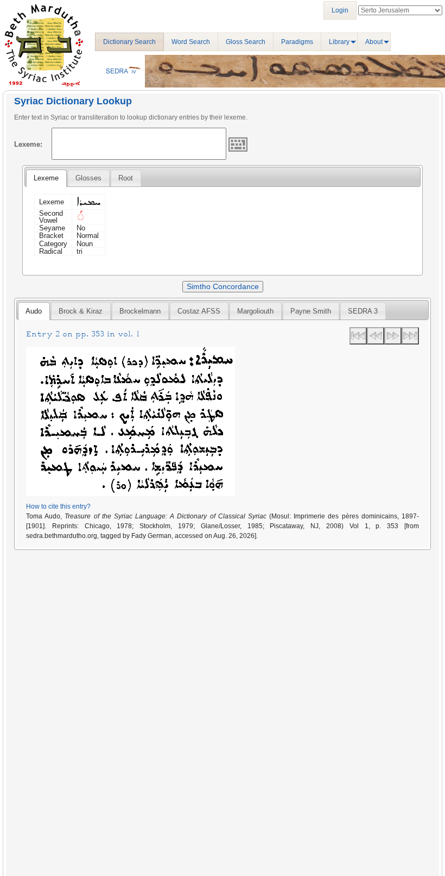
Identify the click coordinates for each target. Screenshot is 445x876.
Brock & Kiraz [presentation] (81, 311)
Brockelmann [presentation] (140, 311)
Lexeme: (28, 144)
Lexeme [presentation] (46, 178)
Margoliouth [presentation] (255, 311)
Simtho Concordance (223, 286)
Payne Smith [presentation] (310, 311)
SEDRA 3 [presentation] (363, 311)
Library (339, 42)
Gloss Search (245, 42)
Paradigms (297, 42)
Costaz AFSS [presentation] (198, 311)
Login (340, 10)
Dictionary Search (129, 42)
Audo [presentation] (34, 311)
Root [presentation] (125, 178)
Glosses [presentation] (88, 178)
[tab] (46, 178)
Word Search (190, 42)
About (374, 42)
